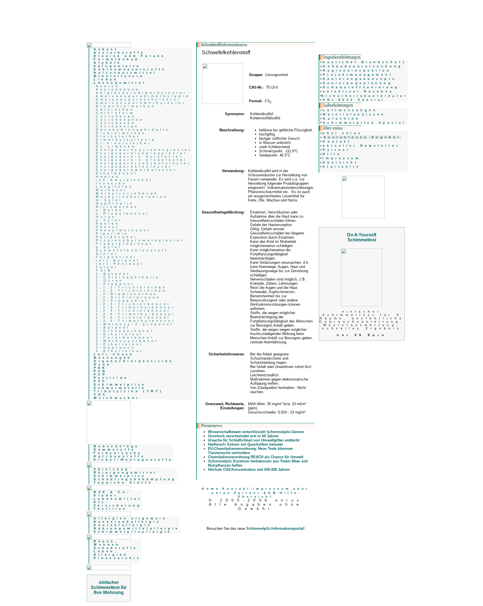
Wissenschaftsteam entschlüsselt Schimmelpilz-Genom (256, 432)
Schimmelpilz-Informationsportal (275, 528)
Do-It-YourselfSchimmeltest (361, 237)
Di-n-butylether (124, 143)
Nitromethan (117, 206)
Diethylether (118, 136)
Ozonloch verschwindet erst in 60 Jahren (243, 436)
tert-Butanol (118, 260)
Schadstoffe (116, 548)
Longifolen (114, 186)
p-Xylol (109, 247)
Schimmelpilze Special (364, 122)
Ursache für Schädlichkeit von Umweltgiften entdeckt (253, 440)
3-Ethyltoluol (119, 344)
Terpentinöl (116, 257)
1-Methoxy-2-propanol (135, 324)
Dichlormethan (121, 133)
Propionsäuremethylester (140, 240)
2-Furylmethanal (125, 337)
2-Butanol (113, 327)
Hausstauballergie (127, 521)
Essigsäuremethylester (136, 170)
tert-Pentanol (120, 263)
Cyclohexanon (120, 119)
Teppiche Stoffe (123, 482)
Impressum (272, 488)
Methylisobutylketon (132, 196)
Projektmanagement (358, 74)
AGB (271, 493)
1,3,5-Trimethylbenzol (135, 320)
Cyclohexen (116, 123)
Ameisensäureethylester (138, 99)
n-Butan (109, 210)
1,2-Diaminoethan (127, 294)
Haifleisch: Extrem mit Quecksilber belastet (245, 444)
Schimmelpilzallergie (133, 531)
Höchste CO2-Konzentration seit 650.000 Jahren (249, 469)
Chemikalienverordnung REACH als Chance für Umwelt (255, 457)
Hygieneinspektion (357, 70)
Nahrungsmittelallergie (137, 528)
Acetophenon (118, 89)
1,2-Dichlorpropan (128, 297)
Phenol (107, 227)
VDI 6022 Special (354, 99)
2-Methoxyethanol (127, 341)
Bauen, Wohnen (107, 543)
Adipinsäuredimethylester (141, 92)
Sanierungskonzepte (359, 78)
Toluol (107, 267)
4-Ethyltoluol (119, 351)
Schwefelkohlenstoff (132, 250)
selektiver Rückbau (358, 91)
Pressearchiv (117, 558)
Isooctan (111, 183)
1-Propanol (115, 284)
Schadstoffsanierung (361, 87)
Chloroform (115, 113)
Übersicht (256, 496)
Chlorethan (115, 109)
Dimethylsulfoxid (126, 139)
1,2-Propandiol (122, 300)
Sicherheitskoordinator (364, 96)
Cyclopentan (117, 126)
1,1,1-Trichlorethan (131, 287)
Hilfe (289, 493)
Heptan (108, 176)
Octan (106, 216)
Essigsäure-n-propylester (142, 159)
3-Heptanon (116, 347)
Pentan (108, 223)
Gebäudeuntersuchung (362, 66)
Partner (247, 493)
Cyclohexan (116, 116)
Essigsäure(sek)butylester (143, 163)
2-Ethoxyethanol (125, 330)
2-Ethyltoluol (119, 334)
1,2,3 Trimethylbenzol (135, 307)
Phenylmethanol (123, 230)
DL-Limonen (116, 146)
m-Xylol (109, 200)
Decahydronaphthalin (133, 129)
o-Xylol (109, 220)
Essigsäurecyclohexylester (144, 149)
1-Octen (110, 280)
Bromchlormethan (126, 106)
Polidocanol (117, 237)
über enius (342, 133)
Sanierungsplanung (357, 83)
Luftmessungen (350, 110)
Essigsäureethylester (134, 166)
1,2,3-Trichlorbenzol (133, 304)
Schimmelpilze (120, 475)
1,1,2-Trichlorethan (131, 290)
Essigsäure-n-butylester (139, 156)
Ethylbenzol (117, 173)
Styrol (107, 253)
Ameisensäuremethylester (141, 102)
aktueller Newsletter (361, 145)
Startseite (341, 166)
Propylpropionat (124, 243)
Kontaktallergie (123, 525)
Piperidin (112, 233)
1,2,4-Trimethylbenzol (135, 314)
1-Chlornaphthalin (128, 277)
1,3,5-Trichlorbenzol (133, 317)
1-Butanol (113, 273)
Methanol (111, 190)
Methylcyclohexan (127, 193)
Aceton (108, 86)
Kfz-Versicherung (117, 503)
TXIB (104, 270)
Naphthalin (115, 203)
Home (211, 488)
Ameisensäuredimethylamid (143, 96)
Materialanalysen (354, 114)
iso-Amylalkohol (124, 180)
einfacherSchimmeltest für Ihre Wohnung (109, 587)
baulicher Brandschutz (364, 62)
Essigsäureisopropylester (142, 153)
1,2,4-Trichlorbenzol (133, 310)
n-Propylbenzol (123, 213)
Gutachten (341, 118)
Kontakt (236, 488)
